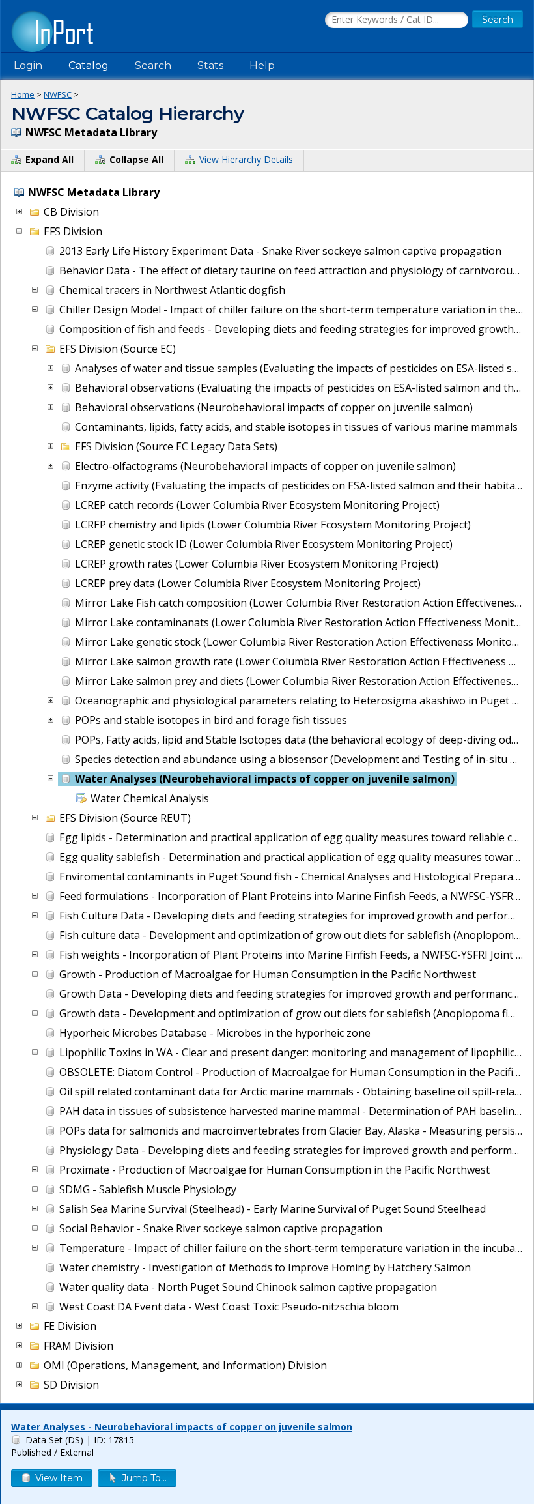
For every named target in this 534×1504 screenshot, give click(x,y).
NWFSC (58, 94)
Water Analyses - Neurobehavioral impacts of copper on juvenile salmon (181, 1427)
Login (28, 65)
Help (262, 65)
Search (153, 65)
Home (23, 94)
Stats (210, 65)
